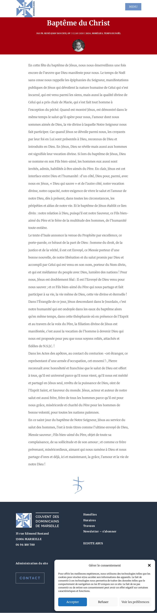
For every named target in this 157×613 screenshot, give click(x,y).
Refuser (103, 602)
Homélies (97, 33)
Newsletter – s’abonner (100, 531)
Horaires (89, 520)
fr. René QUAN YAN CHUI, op (55, 33)
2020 (88, 33)
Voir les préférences (135, 602)
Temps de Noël (112, 33)
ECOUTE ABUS (93, 543)
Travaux (89, 526)
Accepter (72, 602)
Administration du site (32, 563)
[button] (149, 565)
